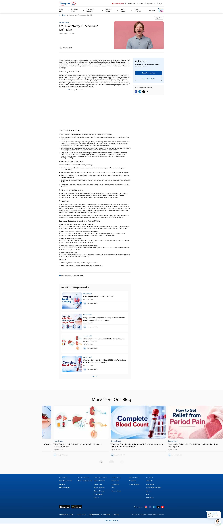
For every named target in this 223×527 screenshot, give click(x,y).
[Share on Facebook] (136, 92)
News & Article (116, 491)
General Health (64, 22)
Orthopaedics (98, 494)
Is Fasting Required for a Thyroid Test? (98, 296)
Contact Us (150, 498)
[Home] (67, 3)
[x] (158, 508)
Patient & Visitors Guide (84, 481)
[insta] (146, 507)
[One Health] (161, 10)
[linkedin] (154, 508)
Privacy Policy (82, 514)
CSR (147, 494)
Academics (132, 481)
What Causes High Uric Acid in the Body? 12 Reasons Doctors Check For (103, 340)
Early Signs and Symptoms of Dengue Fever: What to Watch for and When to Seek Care (104, 318)
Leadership (150, 484)
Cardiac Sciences (99, 481)
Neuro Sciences (99, 488)
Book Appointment (148, 73)
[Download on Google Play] (76, 506)
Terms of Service (95, 514)
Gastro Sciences (99, 491)
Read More (69, 422)
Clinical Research (134, 484)
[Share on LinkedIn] (139, 92)
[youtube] (162, 508)
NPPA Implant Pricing (67, 514)
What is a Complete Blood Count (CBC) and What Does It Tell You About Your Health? (104, 361)
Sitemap (116, 514)
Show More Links (110, 520)
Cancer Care (98, 484)
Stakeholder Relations (153, 488)
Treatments (115, 484)
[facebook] (150, 508)
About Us (149, 481)
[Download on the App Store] (64, 506)
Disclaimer (107, 514)
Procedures (115, 481)
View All (94, 376)
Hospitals (62, 484)
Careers (148, 491)
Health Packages (64, 488)
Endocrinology (46, 441)
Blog (63, 15)
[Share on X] (143, 92)
